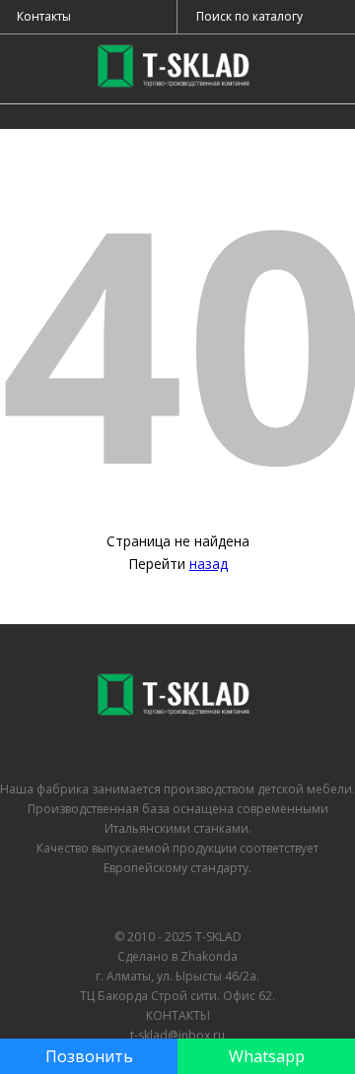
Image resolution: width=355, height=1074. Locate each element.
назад (208, 563)
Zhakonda (209, 956)
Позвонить (89, 1056)
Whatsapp (267, 1056)
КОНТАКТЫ (178, 1015)
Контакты (44, 16)
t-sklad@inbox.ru (177, 1035)
